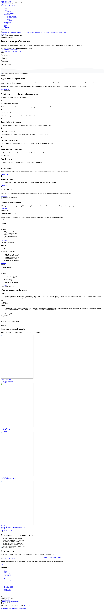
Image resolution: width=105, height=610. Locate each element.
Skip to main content (6, 1)
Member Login (62, 32)
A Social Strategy (28, 605)
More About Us (5, 89)
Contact (52, 32)
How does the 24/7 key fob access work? (12, 543)
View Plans (4, 240)
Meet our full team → (6, 530)
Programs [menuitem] (7, 14)
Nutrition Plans (8, 590)
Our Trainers (29, 32)
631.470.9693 (6, 3)
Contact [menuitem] (6, 23)
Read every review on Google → (9, 324)
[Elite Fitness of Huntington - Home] (8, 6)
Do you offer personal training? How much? (13, 544)
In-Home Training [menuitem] (12, 17)
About (5, 32)
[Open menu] (1, 31)
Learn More (4, 174)
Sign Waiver (18, 51)
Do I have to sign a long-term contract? (12, 538)
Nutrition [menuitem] (9, 20)
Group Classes (7, 589)
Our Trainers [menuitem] (10, 13)
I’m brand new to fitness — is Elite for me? (13, 540)
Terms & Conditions (14, 608)
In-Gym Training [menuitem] (11, 16)
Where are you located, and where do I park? (13, 546)
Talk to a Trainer (57, 557)
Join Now (3, 263)
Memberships (36, 32)
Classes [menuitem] (9, 19)
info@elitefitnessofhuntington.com (11, 601)
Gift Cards (11, 51)
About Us (6, 572)
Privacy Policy (4, 608)
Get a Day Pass (5, 49)
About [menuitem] (6, 10)
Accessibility (22, 608)
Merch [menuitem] (5, 25)
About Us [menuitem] (9, 11)
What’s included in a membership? (11, 541)
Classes (43, 32)
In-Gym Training (12, 32)
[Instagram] (2, 4)
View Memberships (14, 49)
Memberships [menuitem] (7, 22)
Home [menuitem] (5, 8)
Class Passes (4, 51)
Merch (56, 32)
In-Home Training (21, 32)
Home (2, 32)
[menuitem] (6, 27)
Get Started (3, 29)
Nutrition (47, 32)
